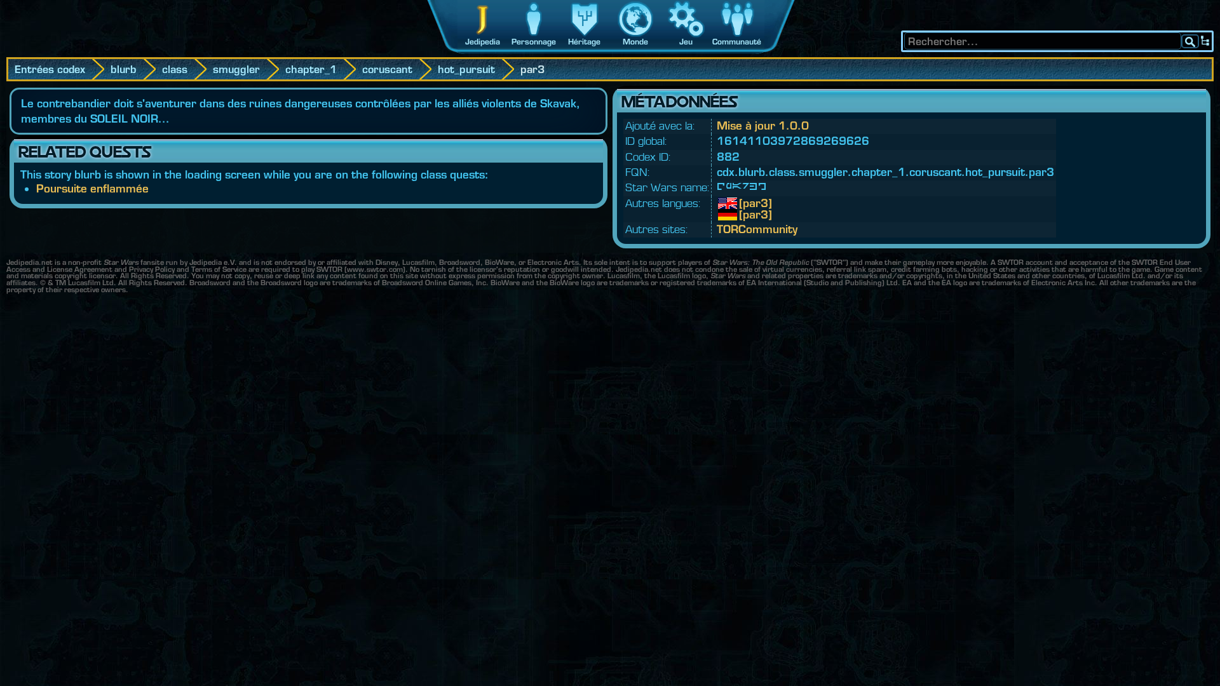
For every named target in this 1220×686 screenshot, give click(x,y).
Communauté (736, 41)
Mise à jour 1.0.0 (763, 125)
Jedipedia (482, 41)
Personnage (534, 41)
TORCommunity (757, 229)
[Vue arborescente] (1205, 41)
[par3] (748, 203)
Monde (635, 41)
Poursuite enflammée (92, 188)
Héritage (584, 41)
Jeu (686, 41)
